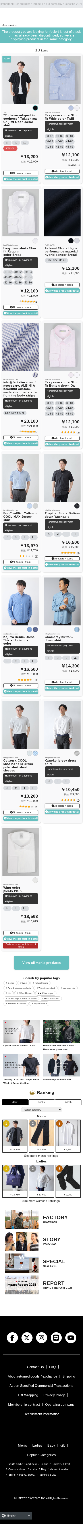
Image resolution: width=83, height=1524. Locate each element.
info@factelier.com (52, 112)
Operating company (60, 1404)
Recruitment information (42, 1414)
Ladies (37, 1445)
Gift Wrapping (28, 1395)
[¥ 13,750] (15, 1189)
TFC (5, 112)
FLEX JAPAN (50, 245)
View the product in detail (22, 179)
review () (74, 165)
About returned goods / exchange (32, 1376)
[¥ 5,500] (68, 1144)
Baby (51, 1445)
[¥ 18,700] (15, 1144)
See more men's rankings (41, 1155)
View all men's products (41, 963)
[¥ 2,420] (41, 1144)
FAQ (52, 1367)
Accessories (9, 25)
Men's (22, 1445)
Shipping (68, 1376)
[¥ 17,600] (41, 1189)
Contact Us (35, 1367)
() (36, 301)
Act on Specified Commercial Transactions (41, 1385)
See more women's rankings (41, 1200)
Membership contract (24, 1404)
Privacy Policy (54, 1395)
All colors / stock (22, 173)
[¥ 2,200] (68, 1189)
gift (62, 1445)
